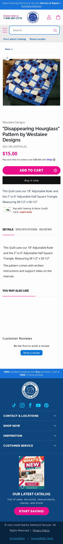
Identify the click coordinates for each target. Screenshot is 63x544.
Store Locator (38, 39)
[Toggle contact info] (55, 416)
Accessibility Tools (42, 538)
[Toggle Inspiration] (55, 436)
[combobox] (35, 30)
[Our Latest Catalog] (31, 472)
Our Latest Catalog (14, 39)
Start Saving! (31, 511)
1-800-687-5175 (12, 18)
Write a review (31, 352)
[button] (58, 17)
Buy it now (32, 180)
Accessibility (17, 538)
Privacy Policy (41, 530)
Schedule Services (31, 6)
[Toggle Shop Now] (55, 426)
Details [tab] (8, 229)
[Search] (55, 30)
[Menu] (5, 30)
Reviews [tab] (45, 229)
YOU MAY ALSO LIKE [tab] (16, 290)
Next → (9, 49)
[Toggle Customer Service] (55, 445)
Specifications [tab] (26, 229)
